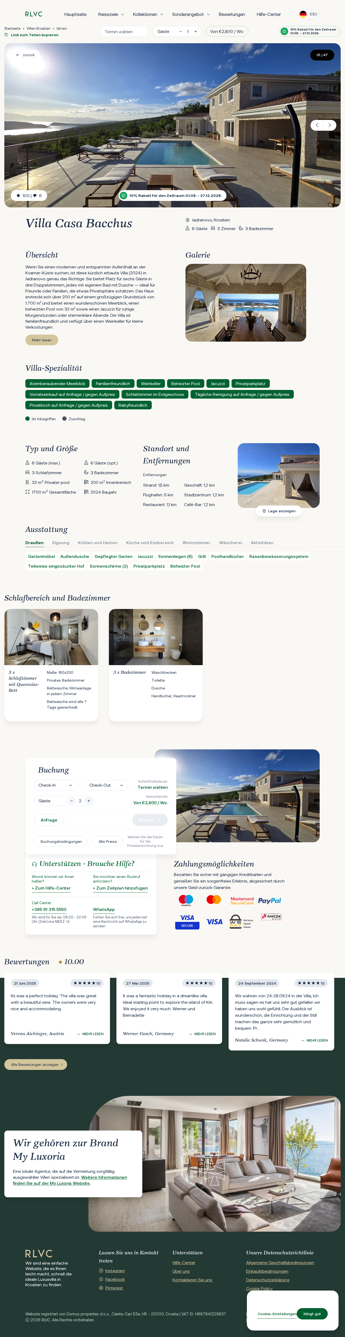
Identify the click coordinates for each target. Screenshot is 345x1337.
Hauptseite (75, 14)
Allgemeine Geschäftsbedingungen (280, 1262)
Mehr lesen (41, 340)
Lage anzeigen (281, 510)
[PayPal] (271, 901)
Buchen (146, 819)
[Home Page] (38, 1254)
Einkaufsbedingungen (267, 1271)
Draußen (34, 542)
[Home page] (33, 14)
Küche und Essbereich (150, 542)
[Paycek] (271, 921)
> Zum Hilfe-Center (51, 887)
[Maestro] (188, 901)
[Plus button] (88, 800)
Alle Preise (108, 841)
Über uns (181, 1271)
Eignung (60, 542)
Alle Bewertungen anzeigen (35, 1064)
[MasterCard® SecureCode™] (243, 901)
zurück (28, 55)
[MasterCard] (215, 901)
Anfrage (49, 819)
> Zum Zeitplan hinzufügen (120, 887)
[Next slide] (329, 125)
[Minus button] (71, 800)
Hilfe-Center (269, 14)
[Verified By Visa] (188, 921)
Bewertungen (232, 14)
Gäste (163, 31)
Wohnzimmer (196, 542)
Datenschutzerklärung (267, 1279)
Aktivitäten (262, 542)
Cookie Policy (259, 1288)
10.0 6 (32, 195)
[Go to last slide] (316, 125)
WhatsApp (104, 909)
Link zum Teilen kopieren (34, 34)
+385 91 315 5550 (49, 909)
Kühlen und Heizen (98, 542)
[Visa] (215, 921)
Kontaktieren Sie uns (192, 1279)
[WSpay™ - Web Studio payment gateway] (243, 921)
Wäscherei (230, 542)
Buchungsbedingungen (61, 841)
